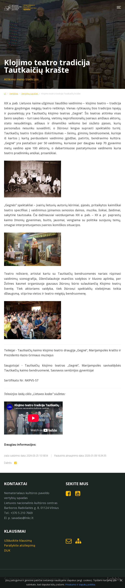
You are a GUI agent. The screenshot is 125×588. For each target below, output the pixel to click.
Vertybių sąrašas (29, 93)
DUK (7, 550)
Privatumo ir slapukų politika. (80, 584)
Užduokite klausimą (18, 540)
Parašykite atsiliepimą (19, 545)
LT (5, 93)
